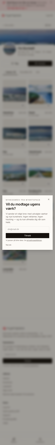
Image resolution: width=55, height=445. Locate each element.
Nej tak (8, 245)
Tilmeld (27, 235)
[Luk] (48, 199)
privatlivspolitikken (34, 240)
